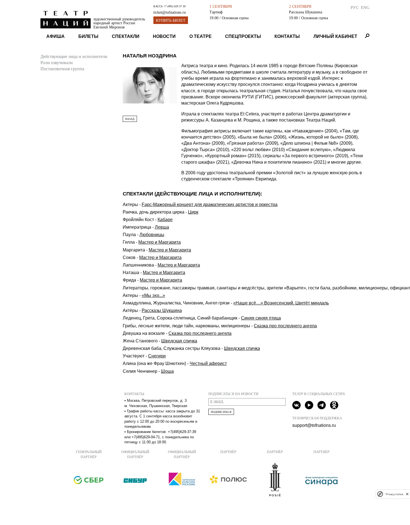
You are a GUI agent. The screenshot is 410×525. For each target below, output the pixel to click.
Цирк (193, 212)
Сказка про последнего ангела (285, 325)
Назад (129, 118)
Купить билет (170, 20)
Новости (164, 36)
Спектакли (125, 36)
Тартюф (216, 12)
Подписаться (221, 411)
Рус (355, 7)
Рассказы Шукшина (305, 12)
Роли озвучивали (56, 62)
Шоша (167, 371)
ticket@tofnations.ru (169, 12)
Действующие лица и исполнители (73, 56)
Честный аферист (208, 363)
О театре (200, 36)
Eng (365, 7)
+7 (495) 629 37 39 (174, 6)
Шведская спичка (179, 340)
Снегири (157, 356)
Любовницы (151, 234)
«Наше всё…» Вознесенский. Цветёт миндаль (281, 303)
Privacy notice (394, 493)
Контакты (287, 36)
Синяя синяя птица (261, 318)
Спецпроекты (243, 36)
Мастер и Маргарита (159, 242)
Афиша (55, 36)
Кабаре (165, 219)
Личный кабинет (335, 36)
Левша (162, 227)
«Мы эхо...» (153, 295)
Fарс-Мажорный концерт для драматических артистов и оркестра (210, 204)
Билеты (88, 36)
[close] (407, 494)
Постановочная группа (62, 68)
